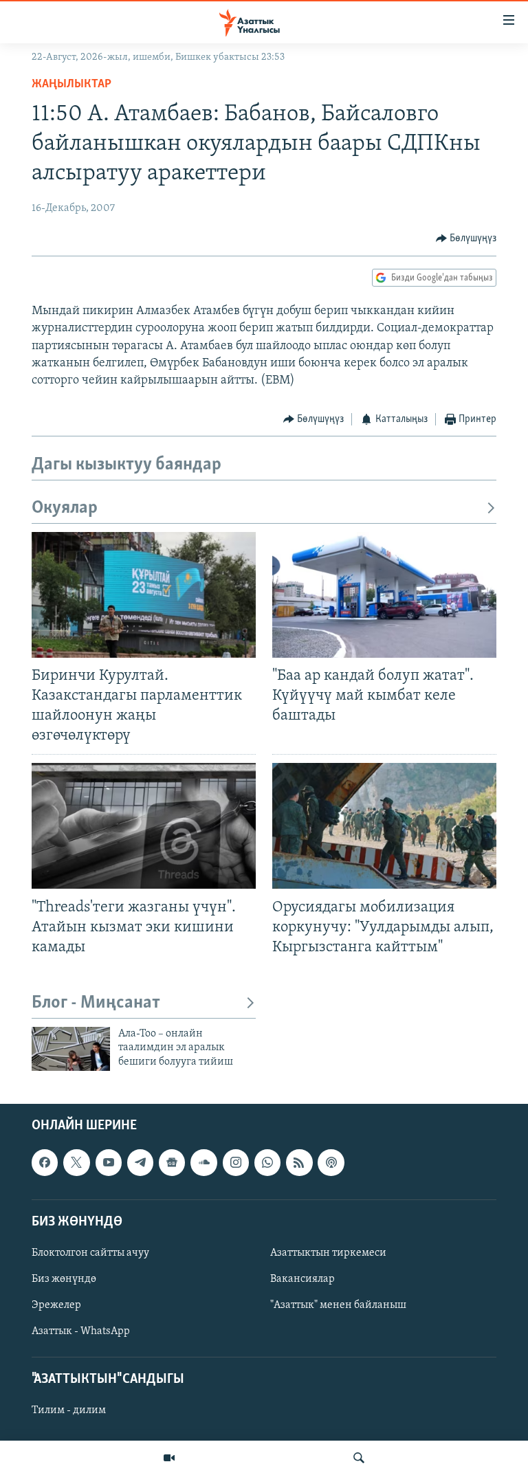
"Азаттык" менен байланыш (338, 1305)
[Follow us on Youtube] (109, 1163)
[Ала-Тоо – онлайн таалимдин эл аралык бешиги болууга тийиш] (71, 1049)
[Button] (466, 238)
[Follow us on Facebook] (45, 1163)
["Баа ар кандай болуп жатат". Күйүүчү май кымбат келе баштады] (384, 595)
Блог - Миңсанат (96, 1003)
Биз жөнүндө (64, 1279)
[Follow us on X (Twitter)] (76, 1163)
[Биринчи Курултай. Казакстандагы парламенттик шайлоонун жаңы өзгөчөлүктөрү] (144, 595)
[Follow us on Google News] (172, 1163)
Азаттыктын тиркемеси (328, 1252)
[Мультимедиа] (169, 1458)
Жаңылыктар (71, 84)
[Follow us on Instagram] (236, 1163)
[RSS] (299, 1163)
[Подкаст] (331, 1163)
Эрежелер (56, 1305)
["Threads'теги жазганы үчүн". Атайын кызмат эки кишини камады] (144, 826)
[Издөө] (359, 1458)
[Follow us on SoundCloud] (203, 1163)
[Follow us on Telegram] (140, 1163)
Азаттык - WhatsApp (81, 1331)
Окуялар (65, 508)
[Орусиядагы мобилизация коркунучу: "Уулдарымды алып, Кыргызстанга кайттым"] (384, 826)
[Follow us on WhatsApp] (267, 1163)
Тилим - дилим (69, 1411)
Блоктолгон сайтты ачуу (90, 1252)
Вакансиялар (302, 1279)
